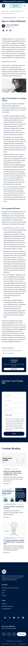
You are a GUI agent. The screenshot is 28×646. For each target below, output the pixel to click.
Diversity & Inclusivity (7, 606)
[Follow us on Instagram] (18, 617)
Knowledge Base (6, 608)
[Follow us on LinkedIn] (23, 617)
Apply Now (15, 5)
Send (14, 433)
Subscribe (21, 634)
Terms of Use (9, 429)
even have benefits (16, 213)
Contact (4, 595)
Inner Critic (21, 228)
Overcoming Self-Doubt (8, 353)
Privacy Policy (18, 428)
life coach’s (23, 71)
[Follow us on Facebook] (5, 617)
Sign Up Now (14, 369)
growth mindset (11, 130)
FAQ (3, 592)
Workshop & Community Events (10, 588)
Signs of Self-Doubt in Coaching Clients (12, 350)
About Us (4, 603)
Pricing (4, 590)
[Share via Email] (10, 30)
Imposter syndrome (19, 154)
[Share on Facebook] (6, 30)
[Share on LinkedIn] (3, 30)
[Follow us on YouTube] (14, 617)
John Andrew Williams (12, 25)
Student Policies (22, 644)
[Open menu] (24, 5)
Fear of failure (7, 186)
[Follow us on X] (9, 617)
